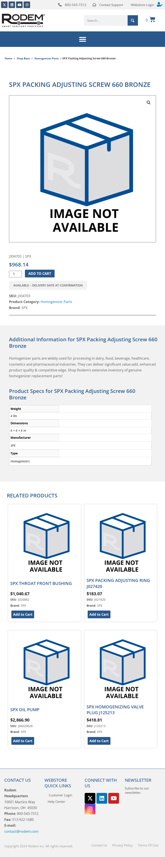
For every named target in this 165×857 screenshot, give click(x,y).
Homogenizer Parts (46, 58)
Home (8, 58)
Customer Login (60, 795)
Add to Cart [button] (22, 614)
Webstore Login (142, 5)
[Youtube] (19, 5)
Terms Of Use (148, 845)
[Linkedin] (12, 5)
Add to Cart (39, 273)
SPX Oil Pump (24, 709)
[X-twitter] (4, 5)
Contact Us (99, 845)
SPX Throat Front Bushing (41, 583)
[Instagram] (27, 5)
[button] (82, 39)
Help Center (56, 801)
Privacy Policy (122, 845)
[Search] (132, 20)
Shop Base (23, 58)
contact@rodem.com (21, 831)
